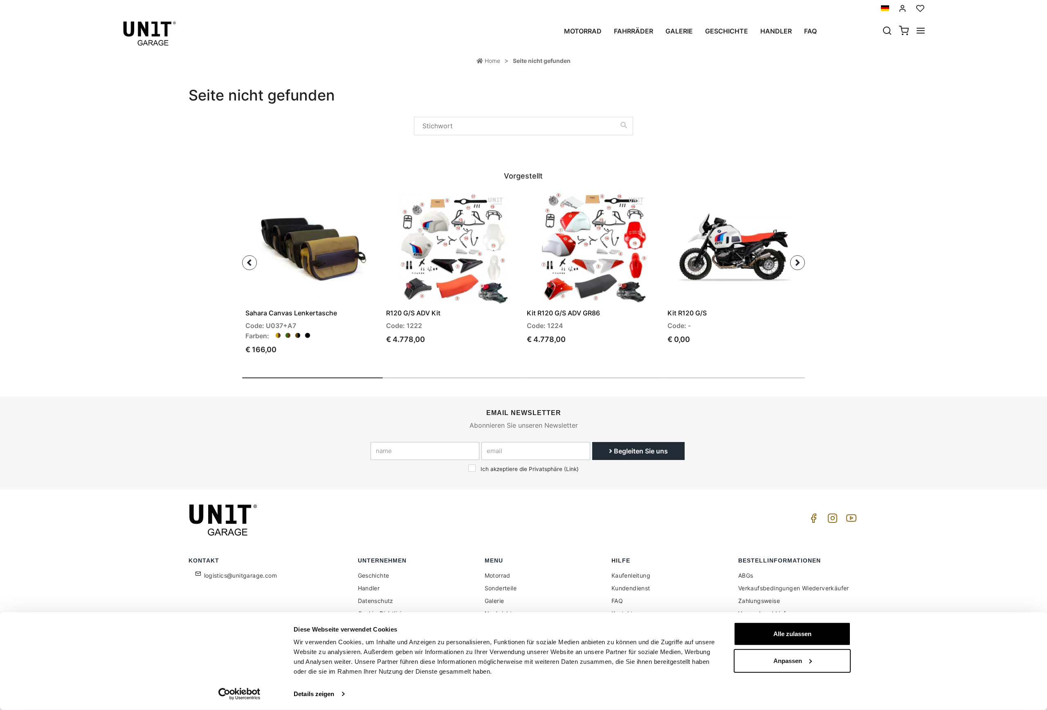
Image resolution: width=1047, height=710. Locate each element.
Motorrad (583, 31)
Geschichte (726, 31)
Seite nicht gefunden (542, 60)
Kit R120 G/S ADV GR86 (563, 313)
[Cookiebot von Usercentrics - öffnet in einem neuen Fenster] (239, 694)
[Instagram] (831, 520)
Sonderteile (501, 588)
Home (491, 60)
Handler (776, 31)
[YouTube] (849, 520)
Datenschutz (375, 600)
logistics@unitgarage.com (240, 575)
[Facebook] (812, 520)
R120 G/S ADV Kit (413, 313)
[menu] (921, 31)
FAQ (617, 600)
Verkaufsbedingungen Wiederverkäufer (793, 588)
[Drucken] (350, 205)
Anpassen (787, 660)
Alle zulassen (792, 633)
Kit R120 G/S (687, 313)
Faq (810, 31)
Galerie (679, 31)
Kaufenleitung (630, 575)
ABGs (745, 575)
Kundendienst (630, 588)
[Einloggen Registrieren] (903, 8)
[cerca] (887, 31)
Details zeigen (314, 693)
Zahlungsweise (759, 600)
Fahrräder (633, 31)
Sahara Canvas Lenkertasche (291, 313)
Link (571, 469)
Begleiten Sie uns (640, 451)
